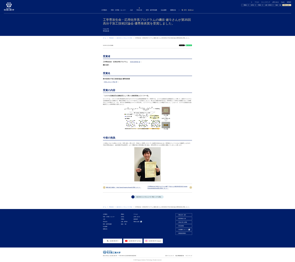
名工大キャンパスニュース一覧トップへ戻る (148, 197)
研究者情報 (181, 225)
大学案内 (104, 10)
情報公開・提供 (182, 214)
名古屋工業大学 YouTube (135, 241)
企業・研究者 (268, 5)
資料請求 (289, 2)
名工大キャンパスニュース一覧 (124, 38)
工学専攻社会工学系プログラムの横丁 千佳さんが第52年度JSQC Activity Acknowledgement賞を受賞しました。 (167, 187)
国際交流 (173, 10)
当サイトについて (169, 255)
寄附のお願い (287, 5)
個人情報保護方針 (179, 255)
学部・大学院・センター (118, 10)
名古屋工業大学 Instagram (155, 241)
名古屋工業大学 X (114, 241)
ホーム (104, 38)
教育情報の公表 (182, 218)
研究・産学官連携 (151, 10)
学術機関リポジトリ (183, 229)
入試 (131, 10)
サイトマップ (189, 255)
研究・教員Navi (189, 10)
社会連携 (163, 10)
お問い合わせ (275, 2)
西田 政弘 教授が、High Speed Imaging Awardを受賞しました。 (123, 187)
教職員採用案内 (182, 233)
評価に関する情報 (182, 222)
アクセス (257, 2)
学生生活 (139, 10)
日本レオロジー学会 (109, 82)
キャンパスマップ (265, 2)
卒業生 (259, 5)
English (283, 2)
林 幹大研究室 (134, 61)
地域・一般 (278, 5)
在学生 (252, 5)
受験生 (245, 5)
